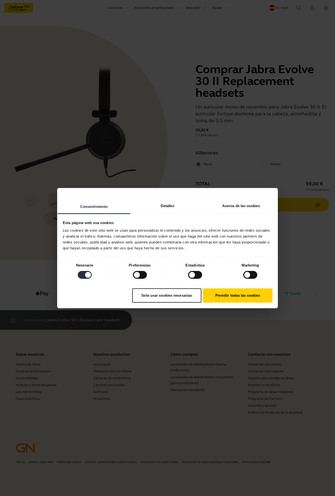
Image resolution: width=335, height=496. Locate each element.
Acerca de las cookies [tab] (241, 205)
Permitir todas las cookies (237, 295)
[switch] (140, 275)
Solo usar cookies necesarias (166, 295)
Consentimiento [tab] (94, 206)
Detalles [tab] (168, 205)
